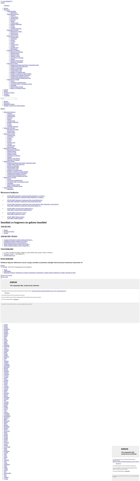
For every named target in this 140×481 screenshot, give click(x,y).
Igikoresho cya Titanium (16, 62)
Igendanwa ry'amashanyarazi (17, 72)
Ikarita (5, 269)
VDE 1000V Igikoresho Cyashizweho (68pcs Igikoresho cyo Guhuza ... (25, 197)
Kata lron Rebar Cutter (16, 69)
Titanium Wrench (14, 53)
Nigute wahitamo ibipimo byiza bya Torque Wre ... (17, 245)
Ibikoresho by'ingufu (12, 63)
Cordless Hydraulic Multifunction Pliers (20, 78)
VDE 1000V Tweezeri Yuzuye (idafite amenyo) (19, 210)
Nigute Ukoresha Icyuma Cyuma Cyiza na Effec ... (17, 244)
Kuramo (6, 89)
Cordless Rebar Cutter (16, 71)
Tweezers (12, 27)
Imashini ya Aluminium (16, 68)
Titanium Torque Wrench (16, 60)
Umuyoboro (13, 39)
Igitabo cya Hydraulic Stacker (18, 88)
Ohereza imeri (4, 277)
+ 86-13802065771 (7, 1)
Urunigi (12, 81)
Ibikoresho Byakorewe (13, 14)
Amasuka (12, 41)
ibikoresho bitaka (11, 11)
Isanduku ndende (48, 272)
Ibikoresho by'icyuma (12, 36)
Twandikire (7, 95)
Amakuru (6, 94)
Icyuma (12, 43)
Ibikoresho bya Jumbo (16, 31)
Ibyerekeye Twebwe (9, 92)
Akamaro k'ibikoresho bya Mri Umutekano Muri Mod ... (18, 240)
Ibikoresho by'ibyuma (12, 30)
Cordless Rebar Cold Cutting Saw (19, 66)
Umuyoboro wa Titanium (16, 57)
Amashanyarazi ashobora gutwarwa (19, 76)
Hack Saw (13, 20)
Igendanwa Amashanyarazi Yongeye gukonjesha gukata (24, 65)
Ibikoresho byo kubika (59, 272)
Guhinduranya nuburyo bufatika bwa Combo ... (16, 241)
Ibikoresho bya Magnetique (36, 272)
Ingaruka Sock (14, 33)
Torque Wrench (14, 34)
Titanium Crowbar (15, 56)
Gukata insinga (14, 17)
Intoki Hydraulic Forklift (16, 87)
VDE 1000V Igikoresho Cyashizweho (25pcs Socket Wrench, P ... (24, 205)
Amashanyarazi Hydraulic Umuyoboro (20, 75)
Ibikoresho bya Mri (70, 272)
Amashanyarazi (14, 18)
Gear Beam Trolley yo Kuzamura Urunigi (21, 84)
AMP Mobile (7, 271)
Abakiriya (12, 15)
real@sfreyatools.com (9, 255)
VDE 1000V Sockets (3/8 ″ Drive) (16, 214)
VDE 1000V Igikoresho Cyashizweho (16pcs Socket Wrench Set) (24, 201)
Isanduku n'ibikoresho (16, 24)
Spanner (12, 21)
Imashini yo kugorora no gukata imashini (20, 73)
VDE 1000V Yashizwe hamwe (15, 218)
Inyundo (12, 40)
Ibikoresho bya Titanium (13, 50)
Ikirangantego (13, 49)
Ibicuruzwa (7, 9)
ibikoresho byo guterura (13, 79)
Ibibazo (6, 91)
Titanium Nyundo (14, 55)
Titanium (12, 59)
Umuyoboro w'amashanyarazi (18, 82)
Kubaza (3, 265)
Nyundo (12, 25)
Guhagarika (13, 85)
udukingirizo (13, 12)
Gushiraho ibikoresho (15, 28)
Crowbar (12, 46)
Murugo (6, 8)
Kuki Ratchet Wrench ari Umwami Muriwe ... (15, 242)
